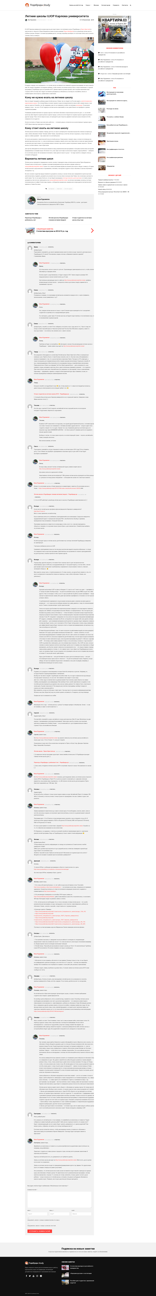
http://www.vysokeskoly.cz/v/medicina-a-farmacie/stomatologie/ (51, 869)
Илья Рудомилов (32, 19)
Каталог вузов (106, 5)
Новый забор (102, 189)
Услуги (88, 5)
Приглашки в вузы (112, 141)
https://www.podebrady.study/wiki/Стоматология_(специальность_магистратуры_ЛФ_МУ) (60, 924)
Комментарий (32, 1189)
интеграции (79, 105)
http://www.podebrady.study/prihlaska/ (44, 896)
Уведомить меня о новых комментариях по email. (43, 1220)
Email (51, 1210)
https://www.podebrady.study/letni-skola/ (47, 738)
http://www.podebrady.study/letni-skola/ (75, 280)
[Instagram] (37, 1276)
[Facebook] (26, 1276)
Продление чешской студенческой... (118, 133)
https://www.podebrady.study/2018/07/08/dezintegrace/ (49, 1011)
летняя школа (68, 188)
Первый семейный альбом (105, 180)
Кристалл (59, 188)
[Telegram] (41, 1276)
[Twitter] (30, 1276)
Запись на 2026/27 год (76, 5)
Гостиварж (51, 188)
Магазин (96, 5)
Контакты (125, 5)
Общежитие (110, 166)
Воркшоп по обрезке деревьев (107, 182)
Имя (29, 1210)
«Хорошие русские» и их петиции (121, 73)
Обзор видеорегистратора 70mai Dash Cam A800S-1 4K (113, 192)
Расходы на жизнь (112, 108)
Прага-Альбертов (69, 31)
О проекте (116, 5)
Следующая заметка (44, 229)
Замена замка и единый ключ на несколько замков (112, 185)
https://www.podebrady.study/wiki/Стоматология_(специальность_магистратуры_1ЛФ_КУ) (60, 911)
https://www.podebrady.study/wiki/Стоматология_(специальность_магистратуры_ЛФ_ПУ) (60, 922)
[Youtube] (33, 1276)
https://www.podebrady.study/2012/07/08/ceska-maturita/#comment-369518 (59, 488)
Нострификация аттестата (115, 149)
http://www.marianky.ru (40, 887)
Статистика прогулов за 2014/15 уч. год (52, 231)
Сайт (73, 1210)
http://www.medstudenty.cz (54, 887)
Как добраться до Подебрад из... (117, 125)
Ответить (51, 247)
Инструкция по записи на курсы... (117, 100)
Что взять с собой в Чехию (115, 117)
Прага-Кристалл (85, 29)
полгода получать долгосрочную (72, 178)
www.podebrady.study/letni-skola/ (34, 166)
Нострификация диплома (115, 157)
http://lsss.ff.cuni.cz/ (39, 511)
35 (93, 19)
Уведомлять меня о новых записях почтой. (41, 1225)
